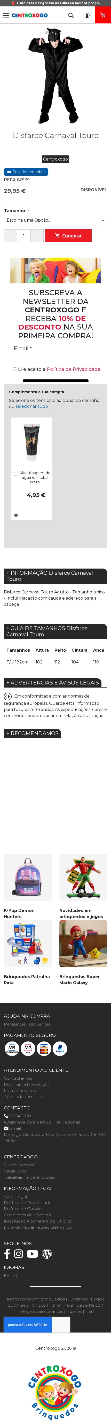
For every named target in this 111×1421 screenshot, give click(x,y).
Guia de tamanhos (28, 172)
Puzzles (74, 1311)
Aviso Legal (15, 1196)
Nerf (89, 1311)
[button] (15, 515)
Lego (96, 1299)
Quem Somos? (19, 1164)
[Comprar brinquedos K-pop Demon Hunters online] (28, 880)
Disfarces (78, 1299)
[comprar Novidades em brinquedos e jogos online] (83, 880)
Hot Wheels (16, 1305)
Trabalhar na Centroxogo (29, 1177)
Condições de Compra (27, 1215)
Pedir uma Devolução (26, 1084)
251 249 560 (19, 1116)
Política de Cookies (23, 1208)
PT (15, 1275)
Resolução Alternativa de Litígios (38, 1221)
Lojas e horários (20, 1090)
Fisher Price (61, 1305)
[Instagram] (20, 1256)
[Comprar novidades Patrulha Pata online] (28, 946)
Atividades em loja (23, 1096)
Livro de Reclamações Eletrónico (38, 1227)
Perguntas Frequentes (27, 1024)
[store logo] (29, 13)
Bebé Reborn (90, 1305)
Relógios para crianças (40, 1311)
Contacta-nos (18, 1078)
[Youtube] (34, 1256)
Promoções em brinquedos (36, 1299)
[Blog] (48, 1256)
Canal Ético (15, 1171)
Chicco (39, 1305)
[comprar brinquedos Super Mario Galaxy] (83, 946)
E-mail (14, 1128)
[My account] (87, 14)
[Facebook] (8, 1256)
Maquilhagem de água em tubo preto (35, 477)
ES (6, 1275)
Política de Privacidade (28, 1202)
